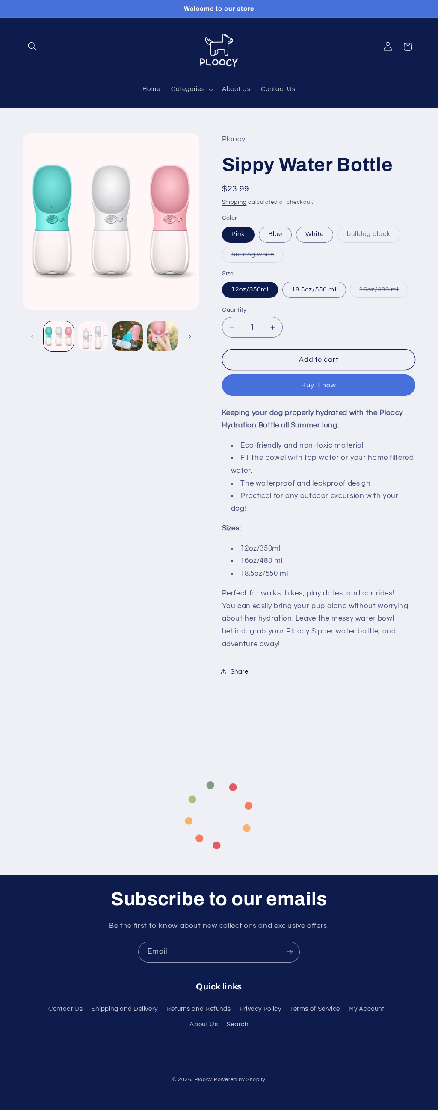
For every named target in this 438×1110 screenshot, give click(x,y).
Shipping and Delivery (125, 1009)
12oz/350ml (250, 289)
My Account (366, 1009)
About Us (203, 1024)
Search (238, 1024)
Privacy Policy (260, 1009)
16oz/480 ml (383, 292)
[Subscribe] (289, 952)
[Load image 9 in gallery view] (162, 336)
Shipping (234, 202)
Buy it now (319, 385)
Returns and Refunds (198, 1009)
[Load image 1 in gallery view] (59, 336)
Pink (238, 234)
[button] (32, 46)
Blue (275, 234)
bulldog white (257, 257)
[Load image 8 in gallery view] (127, 336)
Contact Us (65, 1009)
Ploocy (203, 1079)
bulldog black (373, 236)
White (314, 234)
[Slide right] (190, 336)
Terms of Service (315, 1009)
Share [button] (240, 671)
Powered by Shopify (240, 1079)
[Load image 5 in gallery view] (93, 336)
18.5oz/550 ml (314, 289)
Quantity (234, 310)
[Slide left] (32, 336)
